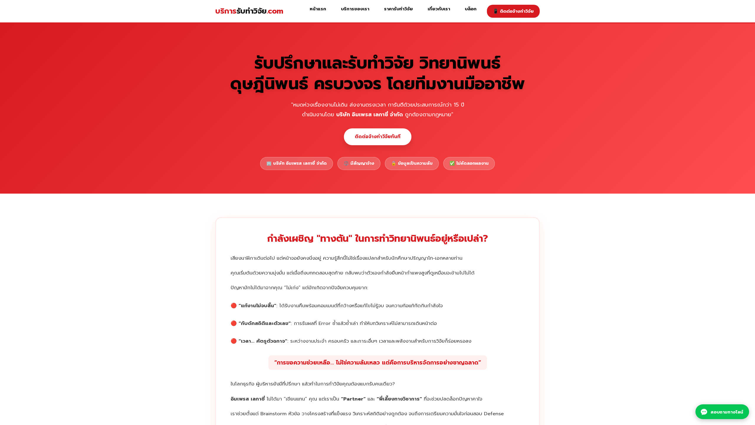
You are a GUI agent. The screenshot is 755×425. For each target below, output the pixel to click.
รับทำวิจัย (249, 11)
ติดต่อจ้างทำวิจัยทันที (378, 136)
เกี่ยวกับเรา (439, 8)
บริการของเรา (355, 8)
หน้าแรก (318, 8)
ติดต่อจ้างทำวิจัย (513, 11)
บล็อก (471, 8)
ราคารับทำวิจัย (398, 8)
